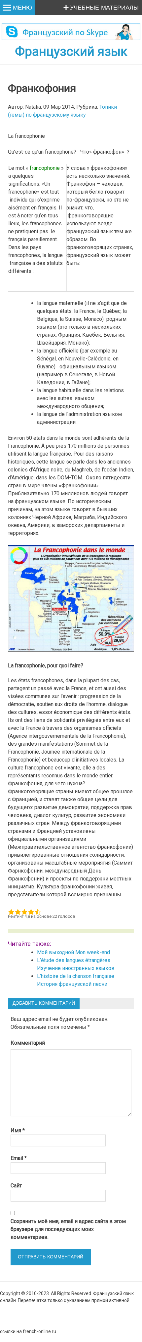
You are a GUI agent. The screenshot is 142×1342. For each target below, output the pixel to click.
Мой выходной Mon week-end (73, 952)
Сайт (16, 1185)
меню (22, 8)
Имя (18, 1130)
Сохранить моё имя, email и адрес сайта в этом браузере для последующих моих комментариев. (68, 1229)
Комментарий (28, 1043)
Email (19, 1158)
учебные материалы (104, 8)
